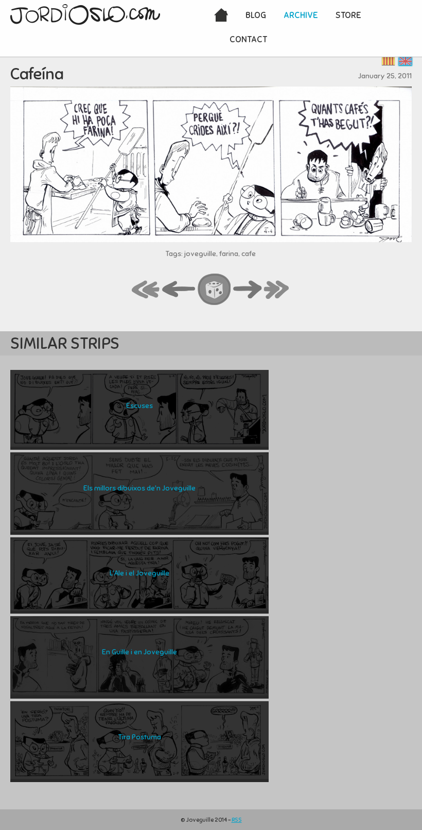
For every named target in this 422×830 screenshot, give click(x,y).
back (179, 290)
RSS (237, 819)
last (276, 290)
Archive (301, 15)
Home (221, 16)
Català (388, 61)
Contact (248, 39)
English (405, 61)
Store (348, 15)
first (146, 290)
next (247, 290)
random (215, 290)
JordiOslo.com (85, 14)
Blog (255, 15)
